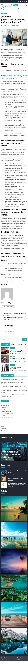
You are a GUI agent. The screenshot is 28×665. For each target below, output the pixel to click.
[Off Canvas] (2, 5)
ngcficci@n (14, 353)
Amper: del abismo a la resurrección (15, 368)
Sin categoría (4, 428)
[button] (25, 445)
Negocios (4, 13)
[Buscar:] (11, 340)
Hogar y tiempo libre (6, 411)
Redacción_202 (6, 25)
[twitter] (26, 1)
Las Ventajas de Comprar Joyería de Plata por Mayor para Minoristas (17, 484)
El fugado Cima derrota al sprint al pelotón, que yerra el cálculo (18, 359)
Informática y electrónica (7, 413)
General (12, 365)
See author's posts (8, 306)
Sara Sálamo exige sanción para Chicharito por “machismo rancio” (16, 477)
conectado (16, 329)
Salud (2, 426)
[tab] (5, 344)
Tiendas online (4, 430)
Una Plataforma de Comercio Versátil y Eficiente (12, 379)
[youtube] (20, 1)
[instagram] (22, 1)
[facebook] (18, 1)
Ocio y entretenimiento (6, 424)
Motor (2, 419)
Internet (12, 348)
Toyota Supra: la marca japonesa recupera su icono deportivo (18, 350)
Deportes (13, 356)
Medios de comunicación (7, 417)
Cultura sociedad (5, 405)
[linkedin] (24, 1)
